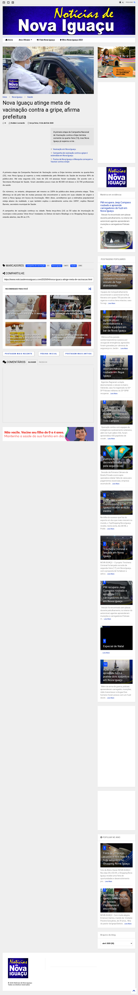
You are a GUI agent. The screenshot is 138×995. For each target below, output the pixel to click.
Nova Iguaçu (17, 97)
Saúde (30, 97)
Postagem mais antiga (78, 354)
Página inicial (48, 354)
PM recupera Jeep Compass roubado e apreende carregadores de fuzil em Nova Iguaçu (115, 206)
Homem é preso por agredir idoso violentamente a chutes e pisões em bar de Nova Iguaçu (115, 323)
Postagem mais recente (18, 354)
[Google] (13, 2)
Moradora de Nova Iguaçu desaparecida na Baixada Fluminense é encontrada (115, 901)
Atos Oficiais (24, 40)
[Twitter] (8, 2)
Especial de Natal (113, 646)
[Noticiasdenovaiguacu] (17, 2)
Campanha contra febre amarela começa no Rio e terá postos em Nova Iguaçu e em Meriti (24, 338)
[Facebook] (4, 2)
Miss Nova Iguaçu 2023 (72, 40)
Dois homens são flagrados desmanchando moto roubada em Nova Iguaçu (115, 368)
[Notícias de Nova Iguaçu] (69, 34)
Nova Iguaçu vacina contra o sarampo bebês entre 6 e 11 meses (25, 312)
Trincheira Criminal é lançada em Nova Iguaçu (115, 552)
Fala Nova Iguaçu (47, 40)
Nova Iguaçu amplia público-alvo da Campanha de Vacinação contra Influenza (70, 338)
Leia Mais (111, 303)
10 (105, 664)
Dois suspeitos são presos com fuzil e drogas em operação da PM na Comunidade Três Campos (116, 413)
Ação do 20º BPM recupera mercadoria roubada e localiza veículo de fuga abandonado (115, 278)
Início (10, 40)
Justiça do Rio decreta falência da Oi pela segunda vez (116, 462)
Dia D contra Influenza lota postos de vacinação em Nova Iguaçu (69, 312)
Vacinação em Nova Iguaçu (64, 149)
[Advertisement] (25, 146)
